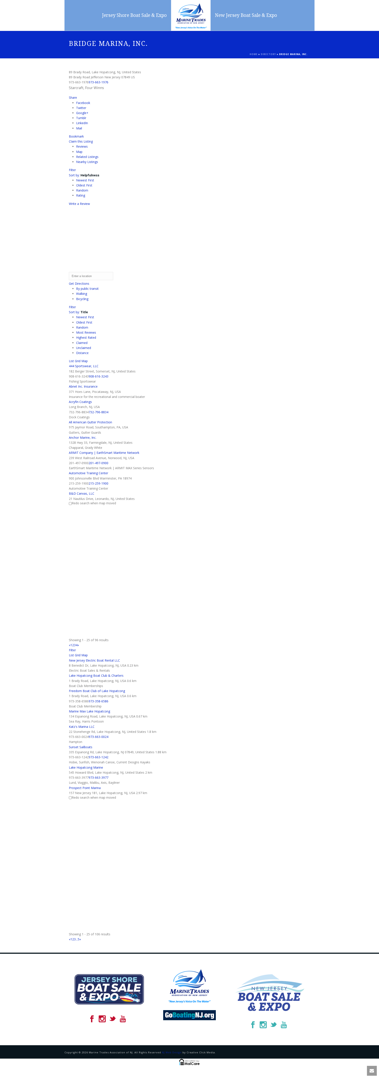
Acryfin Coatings (80, 402)
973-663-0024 (98, 737)
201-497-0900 (98, 463)
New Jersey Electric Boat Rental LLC (94, 660)
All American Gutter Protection (90, 422)
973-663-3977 (98, 777)
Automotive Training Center (88, 473)
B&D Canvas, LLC (81, 493)
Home (253, 54)
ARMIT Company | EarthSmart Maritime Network (104, 453)
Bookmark (76, 136)
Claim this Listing (81, 141)
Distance (82, 353)
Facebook (83, 103)
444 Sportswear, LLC (83, 366)
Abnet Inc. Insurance (83, 386)
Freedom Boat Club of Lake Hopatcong (97, 691)
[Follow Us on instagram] (102, 1019)
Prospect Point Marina (85, 788)
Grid (77, 361)
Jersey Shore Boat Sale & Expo (134, 15)
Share (73, 97)
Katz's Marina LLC (82, 727)
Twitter (81, 108)
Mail (79, 128)
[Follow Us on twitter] (112, 1019)
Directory (268, 54)
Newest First (85, 180)
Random (82, 190)
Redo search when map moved (94, 503)
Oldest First (84, 185)
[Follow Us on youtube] (122, 1019)
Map (79, 152)
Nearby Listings (87, 162)
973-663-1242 (98, 757)
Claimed (82, 343)
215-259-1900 (98, 483)
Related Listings (87, 157)
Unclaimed (83, 348)
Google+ (82, 113)
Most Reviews (86, 332)
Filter (72, 170)
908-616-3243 (98, 376)
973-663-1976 (98, 82)
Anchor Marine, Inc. (82, 437)
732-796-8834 (98, 412)
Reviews (82, 146)
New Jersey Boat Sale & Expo (246, 15)
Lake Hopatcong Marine (86, 767)
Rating (80, 195)
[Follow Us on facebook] (91, 1019)
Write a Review (79, 204)
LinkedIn (82, 123)
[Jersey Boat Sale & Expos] (191, 15)
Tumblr (81, 118)
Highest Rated (86, 337)
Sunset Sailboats (80, 747)
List (71, 361)
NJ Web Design (172, 1052)
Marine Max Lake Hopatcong (89, 711)
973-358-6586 (98, 701)
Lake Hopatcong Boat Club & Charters (96, 675)
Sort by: (84, 175)
